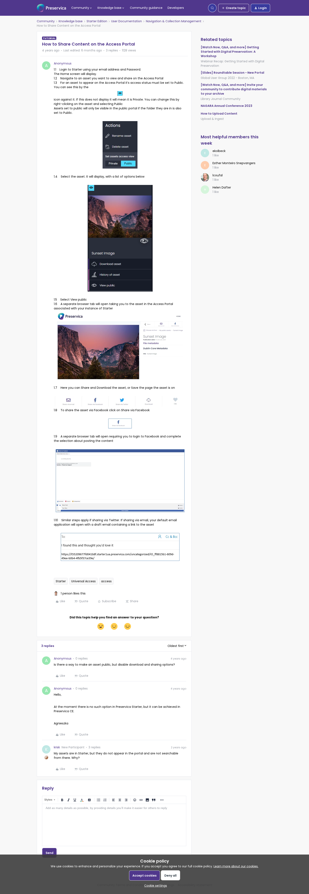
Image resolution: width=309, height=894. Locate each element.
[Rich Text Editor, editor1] (114, 825)
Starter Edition (97, 21)
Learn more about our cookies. (236, 866)
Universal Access (83, 581)
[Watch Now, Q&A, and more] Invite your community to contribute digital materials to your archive (234, 89)
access (106, 581)
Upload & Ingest (212, 119)
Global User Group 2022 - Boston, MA (227, 78)
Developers (176, 8)
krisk (57, 747)
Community (46, 21)
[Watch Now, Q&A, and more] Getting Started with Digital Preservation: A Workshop (230, 51)
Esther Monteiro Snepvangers (234, 163)
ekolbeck (219, 151)
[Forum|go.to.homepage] (51, 8)
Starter (61, 581)
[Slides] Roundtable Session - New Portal (232, 73)
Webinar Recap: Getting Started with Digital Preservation (232, 63)
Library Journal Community (220, 99)
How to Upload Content (219, 113)
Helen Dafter (222, 187)
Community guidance (146, 8)
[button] (233, 8)
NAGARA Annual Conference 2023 (226, 106)
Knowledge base (71, 21)
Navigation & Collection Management (173, 21)
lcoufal (218, 175)
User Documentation (126, 21)
